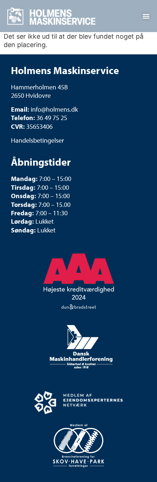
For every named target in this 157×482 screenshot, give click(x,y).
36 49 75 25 (52, 117)
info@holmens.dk (54, 109)
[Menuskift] (146, 16)
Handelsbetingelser (37, 140)
